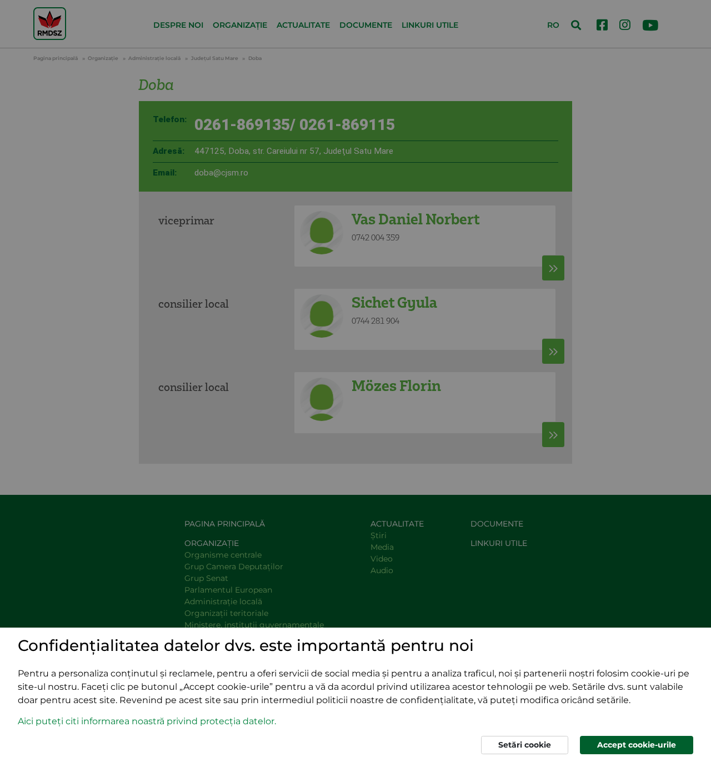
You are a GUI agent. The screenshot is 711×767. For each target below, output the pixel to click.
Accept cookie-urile (636, 745)
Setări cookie (524, 745)
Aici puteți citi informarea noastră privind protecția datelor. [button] (147, 721)
